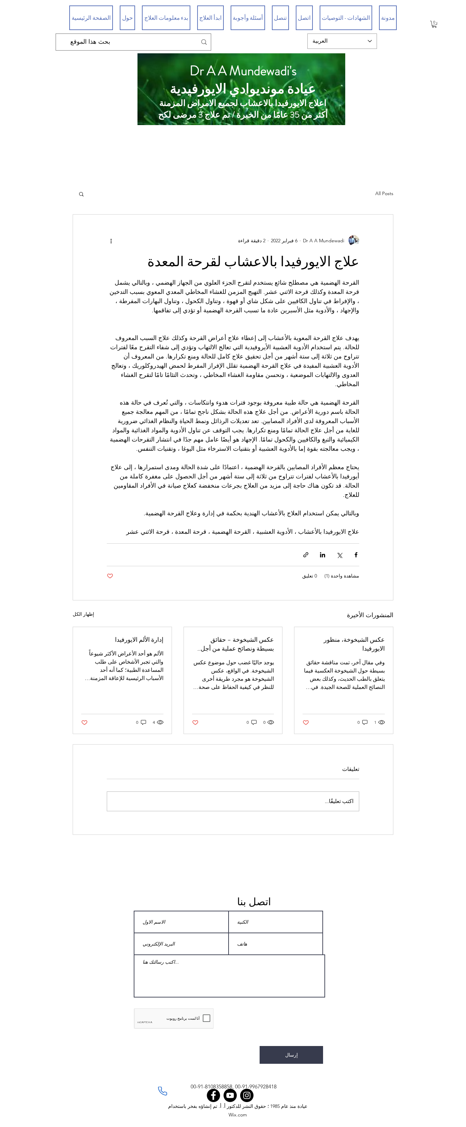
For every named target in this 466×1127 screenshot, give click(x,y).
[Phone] (162, 1091)
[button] (434, 24)
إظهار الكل (83, 614)
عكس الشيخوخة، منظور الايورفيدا (354, 644)
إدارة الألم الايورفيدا (139, 639)
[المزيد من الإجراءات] (111, 240)
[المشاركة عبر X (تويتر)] (339, 555)
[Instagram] (246, 1095)
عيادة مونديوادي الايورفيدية (243, 88)
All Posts (384, 193)
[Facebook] (213, 1095)
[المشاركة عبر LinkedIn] (322, 555)
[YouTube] (230, 1095)
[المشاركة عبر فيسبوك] (356, 555)
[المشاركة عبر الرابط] (306, 555)
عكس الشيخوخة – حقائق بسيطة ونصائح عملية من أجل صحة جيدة (237, 644)
